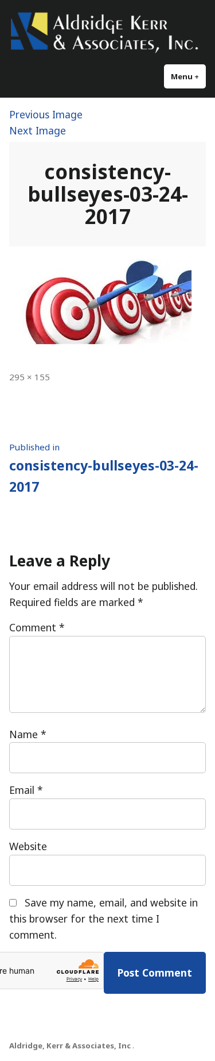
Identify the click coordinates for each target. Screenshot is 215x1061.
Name (27, 734)
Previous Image (46, 114)
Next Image (37, 130)
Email (26, 790)
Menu (188, 76)
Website (28, 846)
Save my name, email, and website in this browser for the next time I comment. (103, 919)
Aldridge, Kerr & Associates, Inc (70, 1045)
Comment (37, 627)
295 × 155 (29, 377)
